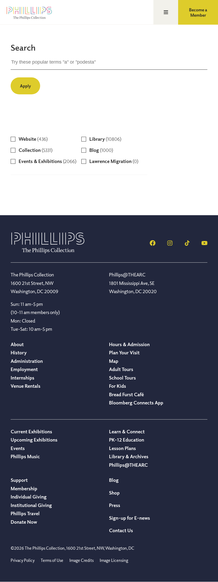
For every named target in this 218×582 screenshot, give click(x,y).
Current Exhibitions (31, 431)
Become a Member (198, 12)
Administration (27, 361)
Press (114, 505)
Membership (24, 488)
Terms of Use (52, 560)
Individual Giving (29, 497)
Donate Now (24, 522)
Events (18, 448)
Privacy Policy (23, 560)
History (19, 352)
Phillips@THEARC (128, 465)
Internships (22, 378)
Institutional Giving (31, 505)
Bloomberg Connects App (136, 402)
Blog (114, 480)
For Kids (117, 386)
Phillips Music (25, 456)
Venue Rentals (25, 386)
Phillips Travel (25, 513)
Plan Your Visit (124, 352)
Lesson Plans (122, 448)
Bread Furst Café (126, 394)
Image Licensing (114, 560)
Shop (114, 493)
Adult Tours (121, 369)
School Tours (122, 378)
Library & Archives (128, 456)
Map (113, 361)
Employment (24, 369)
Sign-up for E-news (129, 518)
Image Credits (81, 560)
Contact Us (121, 530)
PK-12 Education (126, 440)
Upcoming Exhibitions (34, 440)
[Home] (48, 251)
